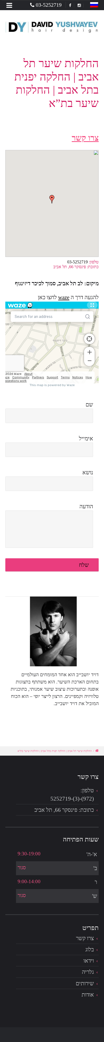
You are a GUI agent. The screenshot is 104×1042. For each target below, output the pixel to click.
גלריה (88, 972)
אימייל (86, 438)
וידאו (88, 961)
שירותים (85, 983)
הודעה (86, 506)
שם (89, 404)
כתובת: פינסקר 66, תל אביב (64, 810)
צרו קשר (85, 938)
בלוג (89, 949)
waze (63, 297)
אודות (88, 994)
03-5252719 (49, 5)
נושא (87, 472)
